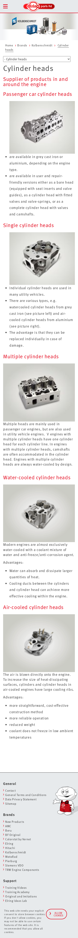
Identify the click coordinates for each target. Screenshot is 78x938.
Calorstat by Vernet (18, 839)
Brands (22, 45)
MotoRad (11, 856)
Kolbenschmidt (42, 45)
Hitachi (10, 848)
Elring (9, 843)
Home (9, 45)
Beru (8, 830)
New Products (14, 821)
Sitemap (10, 803)
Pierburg (11, 861)
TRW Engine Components (22, 870)
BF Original (13, 835)
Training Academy (17, 892)
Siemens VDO (14, 865)
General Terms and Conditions (26, 795)
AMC (8, 826)
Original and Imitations (21, 896)
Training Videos (16, 887)
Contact (10, 790)
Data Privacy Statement (20, 799)
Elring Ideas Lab (16, 900)
